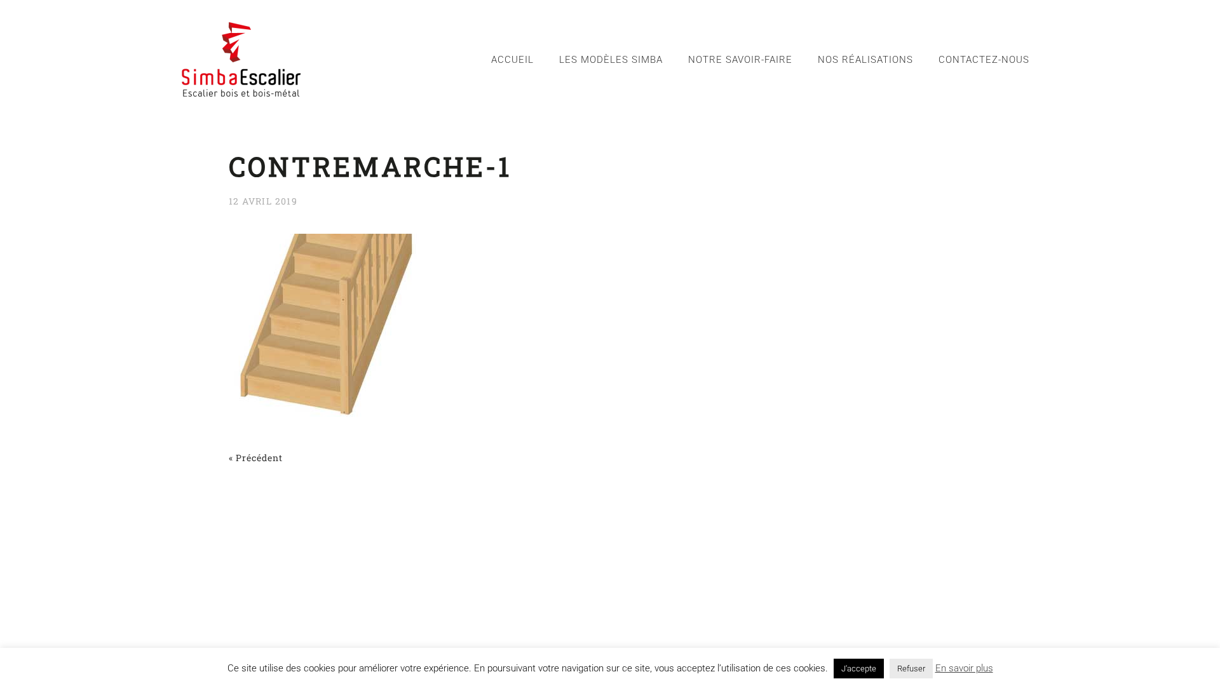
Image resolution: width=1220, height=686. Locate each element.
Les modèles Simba (611, 59)
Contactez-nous (984, 59)
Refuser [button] (911, 668)
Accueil (512, 59)
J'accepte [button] (858, 668)
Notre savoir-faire (740, 59)
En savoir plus (964, 668)
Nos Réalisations (865, 59)
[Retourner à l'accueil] (241, 59)
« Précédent (256, 458)
